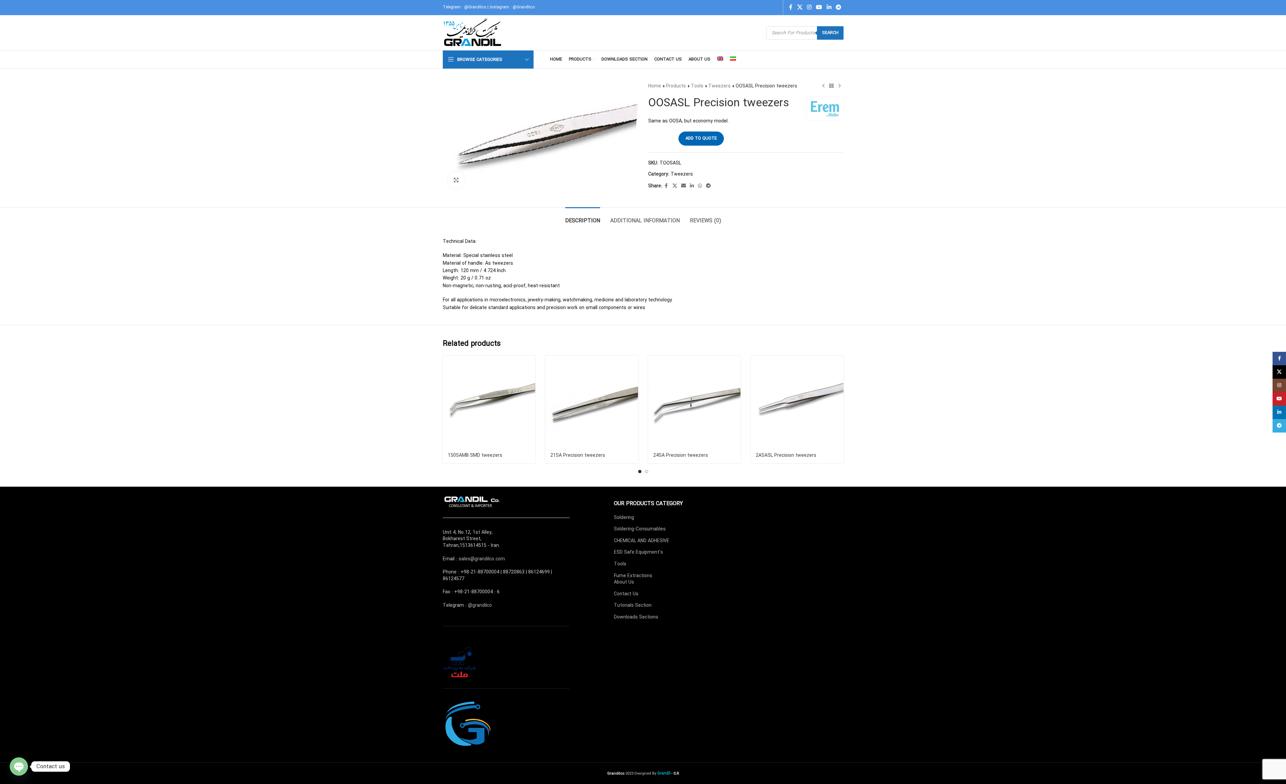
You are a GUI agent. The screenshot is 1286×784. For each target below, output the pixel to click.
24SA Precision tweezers (680, 455)
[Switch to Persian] (733, 59)
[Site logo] (473, 32)
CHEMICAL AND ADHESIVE (641, 541)
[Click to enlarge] (456, 180)
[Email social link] (683, 186)
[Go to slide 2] (646, 471)
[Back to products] (831, 86)
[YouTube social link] (819, 7)
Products (676, 86)
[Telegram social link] (838, 7)
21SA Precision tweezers (577, 455)
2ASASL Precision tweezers (786, 455)
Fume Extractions (633, 576)
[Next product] (839, 86)
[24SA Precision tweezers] (694, 402)
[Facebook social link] (791, 7)
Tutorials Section (633, 605)
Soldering (624, 517)
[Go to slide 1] (639, 471)
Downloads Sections (636, 617)
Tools (697, 86)
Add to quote (701, 138)
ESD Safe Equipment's (638, 552)
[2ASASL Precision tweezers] (797, 402)
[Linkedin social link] (828, 7)
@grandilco (480, 605)
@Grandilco (475, 7)
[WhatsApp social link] (700, 186)
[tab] (582, 217)
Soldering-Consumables (640, 529)
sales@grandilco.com (482, 559)
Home (654, 86)
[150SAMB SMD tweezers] (489, 402)
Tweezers (719, 86)
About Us (624, 582)
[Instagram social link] (809, 7)
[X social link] (800, 7)
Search (830, 32)
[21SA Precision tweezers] (591, 402)
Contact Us (626, 594)
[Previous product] (823, 86)
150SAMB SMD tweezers (475, 455)
